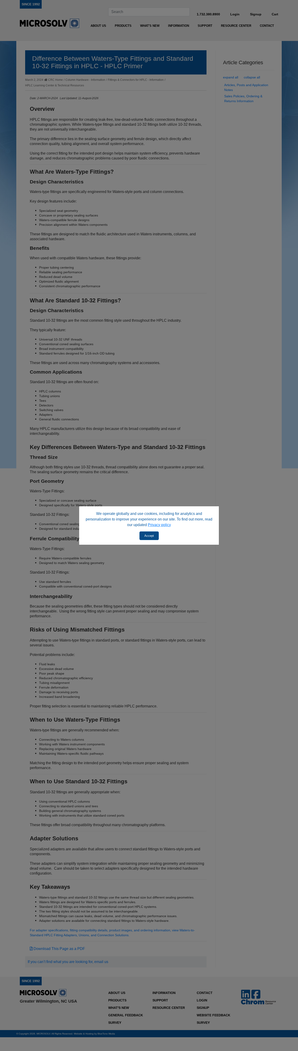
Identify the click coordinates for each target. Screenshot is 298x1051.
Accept (149, 535)
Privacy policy (159, 525)
